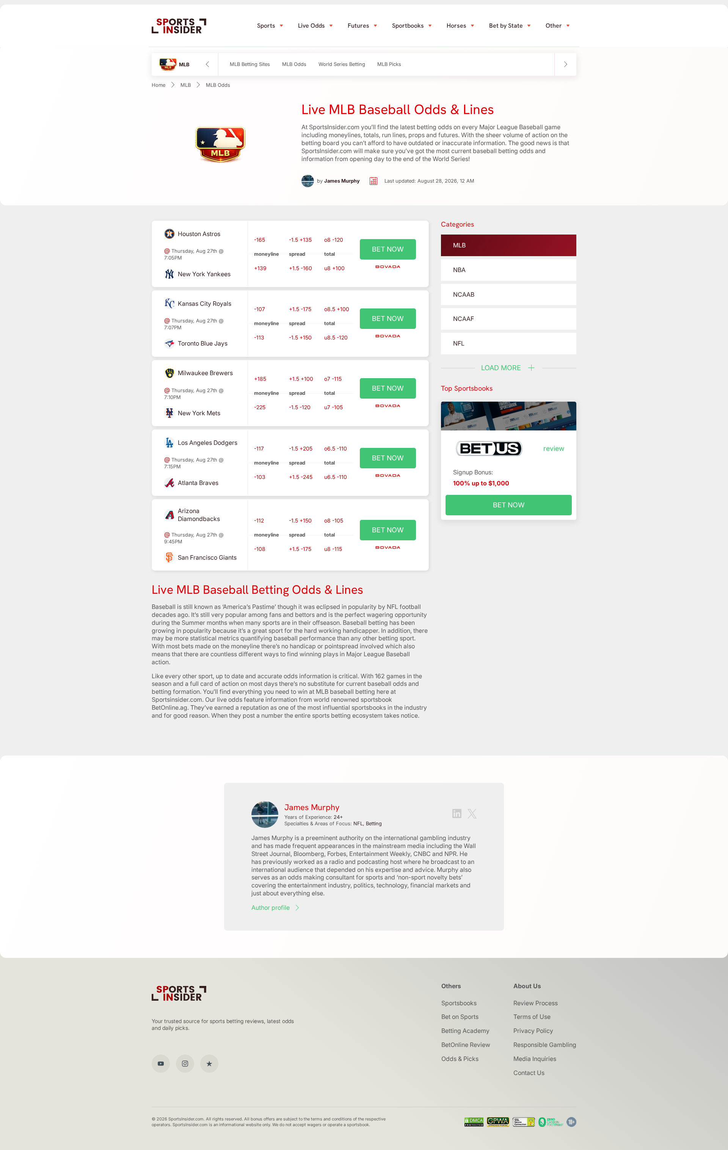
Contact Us (528, 1072)
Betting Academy (465, 1030)
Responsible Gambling (544, 1044)
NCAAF (463, 318)
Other (554, 26)
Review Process (535, 1003)
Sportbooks (408, 26)
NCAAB (463, 294)
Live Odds (311, 26)
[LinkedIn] (456, 814)
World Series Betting (341, 64)
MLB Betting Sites (250, 64)
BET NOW (388, 249)
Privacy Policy (533, 1030)
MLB (185, 85)
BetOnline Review (465, 1044)
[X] (472, 814)
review (553, 448)
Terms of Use (532, 1016)
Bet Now (509, 505)
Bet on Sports (460, 1016)
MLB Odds (294, 64)
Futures (358, 26)
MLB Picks (389, 64)
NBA (459, 270)
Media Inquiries (534, 1058)
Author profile (270, 907)
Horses (456, 26)
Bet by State (506, 26)
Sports (266, 26)
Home (158, 85)
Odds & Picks (460, 1058)
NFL (458, 343)
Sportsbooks (459, 1003)
